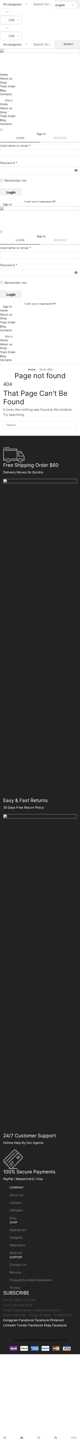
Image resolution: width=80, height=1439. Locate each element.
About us (6, 78)
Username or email (15, 146)
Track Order (8, 86)
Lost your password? (40, 202)
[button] (40, 100)
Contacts (6, 94)
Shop (3, 82)
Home (4, 74)
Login (11, 192)
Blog (3, 90)
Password (8, 163)
